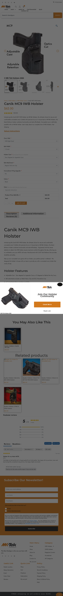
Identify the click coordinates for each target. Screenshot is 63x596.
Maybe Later (47, 311)
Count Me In (47, 304)
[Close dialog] (60, 284)
